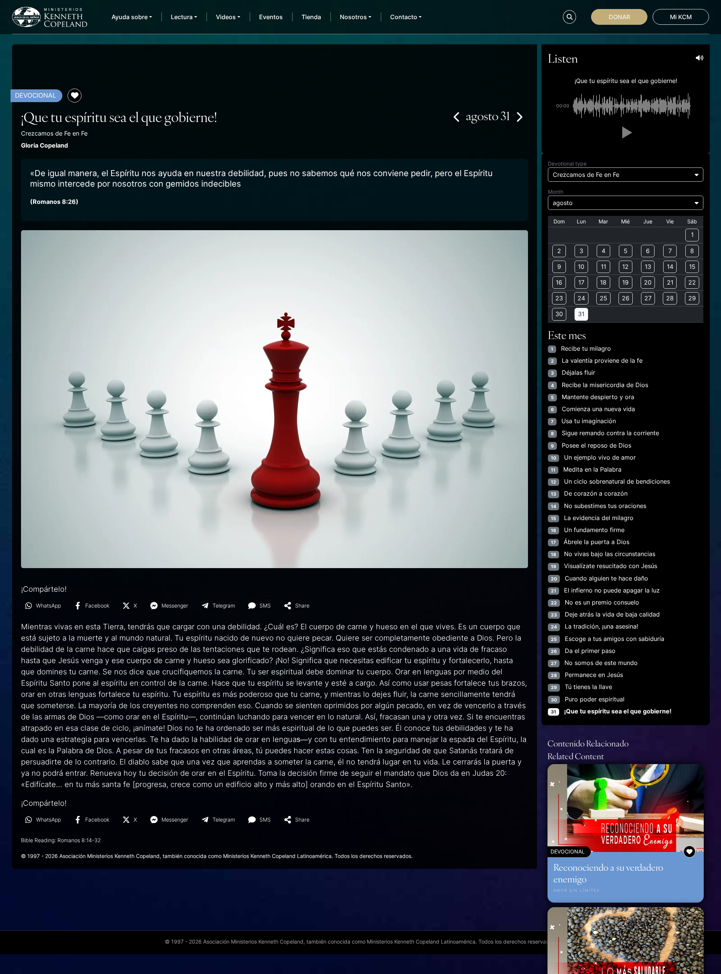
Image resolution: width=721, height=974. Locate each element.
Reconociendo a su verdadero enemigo (608, 873)
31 (581, 314)
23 (559, 298)
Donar (619, 17)
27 (648, 298)
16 (559, 282)
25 (603, 298)
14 (670, 266)
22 (692, 282)
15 (692, 266)
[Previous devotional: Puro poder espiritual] (457, 117)
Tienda (311, 17)
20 (648, 282)
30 (559, 314)
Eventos (271, 17)
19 (625, 282)
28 (670, 298)
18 (603, 282)
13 (648, 266)
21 (670, 282)
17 (581, 282)
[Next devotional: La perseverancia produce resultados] (519, 117)
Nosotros (353, 17)
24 (581, 298)
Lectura (182, 17)
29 (692, 298)
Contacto (403, 17)
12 (625, 266)
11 (603, 266)
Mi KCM (681, 17)
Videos (226, 17)
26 (625, 298)
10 (581, 266)
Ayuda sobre (130, 17)
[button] (626, 133)
